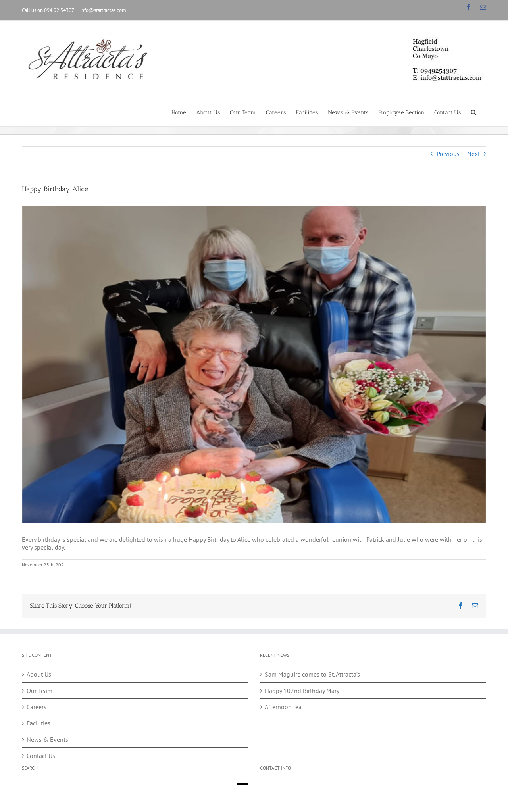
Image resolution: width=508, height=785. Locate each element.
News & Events (47, 739)
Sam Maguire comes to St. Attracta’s (312, 674)
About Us (39, 674)
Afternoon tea (283, 707)
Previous (448, 154)
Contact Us (41, 756)
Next (473, 154)
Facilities (38, 723)
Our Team (39, 691)
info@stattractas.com (103, 10)
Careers (36, 707)
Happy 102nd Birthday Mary (302, 691)
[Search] (473, 111)
